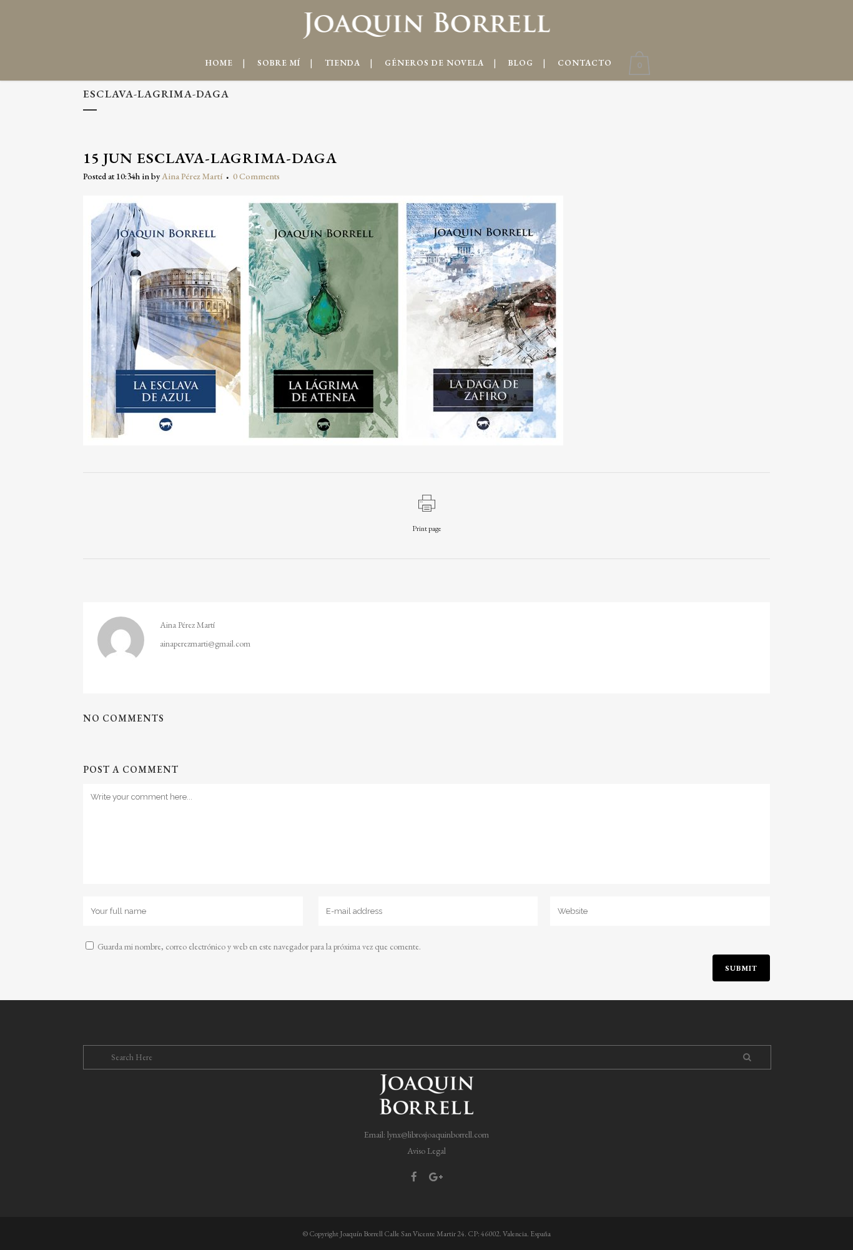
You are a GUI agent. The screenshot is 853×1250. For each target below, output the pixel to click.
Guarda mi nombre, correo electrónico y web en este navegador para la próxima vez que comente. (259, 946)
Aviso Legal (426, 1150)
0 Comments (256, 176)
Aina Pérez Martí (192, 176)
